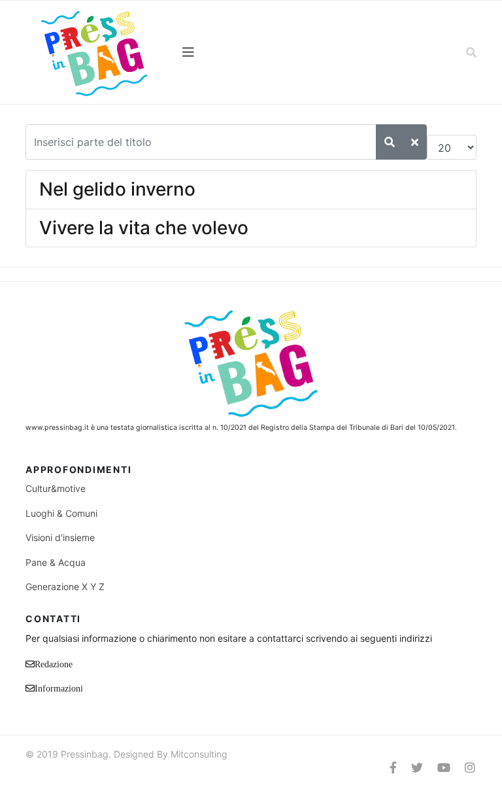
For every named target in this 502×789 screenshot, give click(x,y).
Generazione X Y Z (65, 586)
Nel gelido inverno (117, 189)
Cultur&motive (55, 488)
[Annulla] (415, 142)
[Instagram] (470, 768)
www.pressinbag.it (57, 427)
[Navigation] (251, 52)
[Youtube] (443, 768)
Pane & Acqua (55, 562)
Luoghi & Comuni (61, 513)
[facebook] (393, 768)
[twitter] (417, 768)
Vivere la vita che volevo (143, 228)
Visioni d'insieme (60, 537)
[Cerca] (389, 142)
